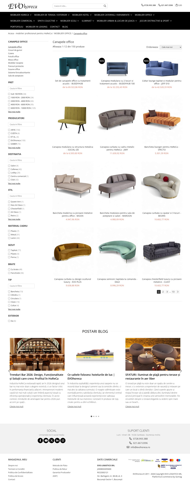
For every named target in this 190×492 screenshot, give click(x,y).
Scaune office (14, 69)
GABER (14, 143)
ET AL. (13, 136)
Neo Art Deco (17, 205)
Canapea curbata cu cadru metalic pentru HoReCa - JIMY (117, 148)
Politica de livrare (15, 476)
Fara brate (15, 273)
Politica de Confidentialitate (20, 472)
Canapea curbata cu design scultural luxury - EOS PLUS (72, 280)
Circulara (15, 298)
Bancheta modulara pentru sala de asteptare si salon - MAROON (117, 214)
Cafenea (14, 169)
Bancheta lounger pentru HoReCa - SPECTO (161, 148)
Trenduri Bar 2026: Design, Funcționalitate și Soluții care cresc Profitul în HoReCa (36, 376)
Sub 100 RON (16, 94)
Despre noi (13, 465)
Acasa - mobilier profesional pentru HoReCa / (31, 33)
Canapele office (15, 46)
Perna (13, 257)
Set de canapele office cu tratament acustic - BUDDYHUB (72, 82)
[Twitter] (51, 440)
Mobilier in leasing (36, 26)
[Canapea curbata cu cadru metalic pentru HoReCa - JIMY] (117, 119)
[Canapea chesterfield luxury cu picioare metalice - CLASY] (162, 252)
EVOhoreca (16, 140)
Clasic (13, 302)
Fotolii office (13, 56)
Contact (55, 26)
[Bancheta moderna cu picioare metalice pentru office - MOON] (73, 185)
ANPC (55, 476)
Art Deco (14, 212)
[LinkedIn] (57, 440)
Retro (13, 215)
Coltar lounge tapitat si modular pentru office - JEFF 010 (161, 82)
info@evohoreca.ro (140, 447)
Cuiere (11, 53)
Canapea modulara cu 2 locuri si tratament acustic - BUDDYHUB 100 (117, 82)
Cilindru (14, 295)
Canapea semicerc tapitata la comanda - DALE (117, 280)
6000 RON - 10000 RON (21, 108)
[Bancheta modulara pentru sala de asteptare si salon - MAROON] (117, 185)
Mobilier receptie (15, 63)
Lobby (13, 172)
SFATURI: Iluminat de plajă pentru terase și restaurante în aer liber (152, 376)
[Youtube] (46, 440)
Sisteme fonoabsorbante (19, 72)
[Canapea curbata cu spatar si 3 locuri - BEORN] (162, 185)
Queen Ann (16, 201)
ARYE (13, 129)
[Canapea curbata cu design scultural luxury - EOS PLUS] (73, 252)
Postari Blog (95, 331)
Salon (13, 165)
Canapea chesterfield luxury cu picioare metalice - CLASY (162, 280)
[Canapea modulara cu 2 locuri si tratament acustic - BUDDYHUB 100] (117, 67)
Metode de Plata (60, 465)
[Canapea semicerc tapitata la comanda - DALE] (117, 252)
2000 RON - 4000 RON (20, 101)
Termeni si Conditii (16, 469)
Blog (65, 26)
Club (13, 179)
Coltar (13, 305)
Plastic (13, 231)
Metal (13, 234)
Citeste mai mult (16, 406)
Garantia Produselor (62, 472)
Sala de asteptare (15, 75)
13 (173, 291)
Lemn (13, 238)
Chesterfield (16, 208)
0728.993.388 (140, 438)
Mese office (13, 59)
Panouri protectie (16, 66)
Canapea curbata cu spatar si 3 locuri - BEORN (161, 214)
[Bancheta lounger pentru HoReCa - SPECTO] (162, 119)
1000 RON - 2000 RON (20, 97)
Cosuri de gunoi (15, 50)
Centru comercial (18, 176)
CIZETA (14, 133)
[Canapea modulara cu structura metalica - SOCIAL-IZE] (73, 119)
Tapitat (14, 250)
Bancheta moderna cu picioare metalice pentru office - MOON (72, 214)
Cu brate (14, 269)
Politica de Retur (60, 469)
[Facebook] (40, 440)
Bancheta (15, 291)
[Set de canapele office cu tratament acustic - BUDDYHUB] (73, 67)
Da (12, 321)
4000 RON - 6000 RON (20, 104)
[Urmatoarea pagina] (178, 292)
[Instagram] (62, 440)
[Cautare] (105, 6)
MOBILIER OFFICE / (63, 33)
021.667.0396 (140, 442)
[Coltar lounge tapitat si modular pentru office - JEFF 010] (162, 67)
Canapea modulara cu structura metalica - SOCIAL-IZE (72, 148)
